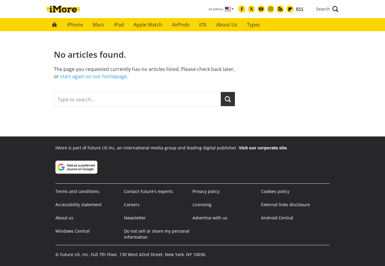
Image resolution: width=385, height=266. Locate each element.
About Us (226, 24)
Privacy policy (206, 191)
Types (253, 24)
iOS (203, 24)
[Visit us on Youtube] (261, 9)
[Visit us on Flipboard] (290, 9)
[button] (327, 9)
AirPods (180, 24)
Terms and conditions (77, 191)
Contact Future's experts (148, 191)
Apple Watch (148, 24)
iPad (119, 24)
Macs (98, 24)
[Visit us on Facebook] (241, 9)
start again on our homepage (93, 76)
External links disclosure (285, 204)
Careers (132, 204)
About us (64, 218)
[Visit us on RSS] (280, 9)
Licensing (201, 204)
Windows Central (72, 231)
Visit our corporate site (263, 148)
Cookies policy (275, 191)
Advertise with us (209, 218)
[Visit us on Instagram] (270, 9)
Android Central (277, 218)
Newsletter (135, 218)
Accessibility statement (78, 204)
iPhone (75, 24)
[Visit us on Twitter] (251, 9)
